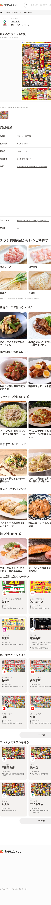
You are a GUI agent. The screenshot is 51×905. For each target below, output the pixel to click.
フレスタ (15, 21)
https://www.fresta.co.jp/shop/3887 (33, 220)
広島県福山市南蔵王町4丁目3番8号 (32, 166)
